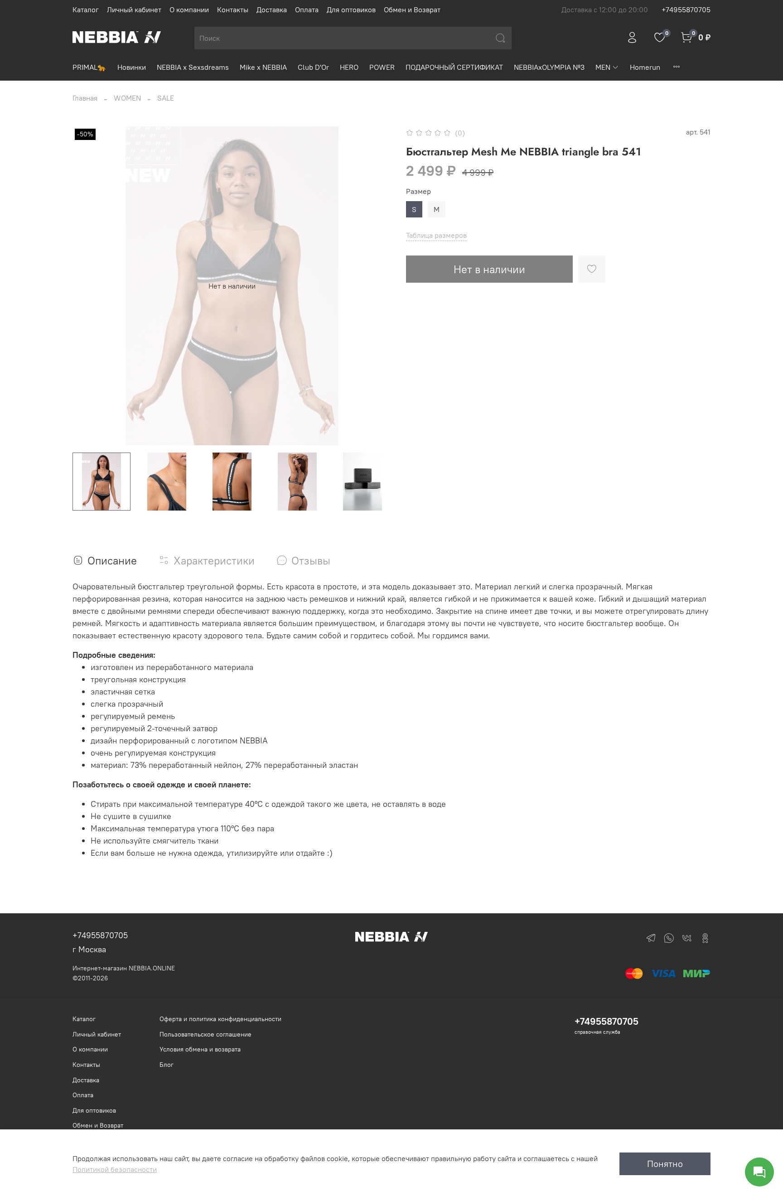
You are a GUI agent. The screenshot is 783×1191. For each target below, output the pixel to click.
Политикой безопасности (114, 1169)
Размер (418, 191)
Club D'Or (313, 67)
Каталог (85, 9)
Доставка (271, 9)
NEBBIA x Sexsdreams (193, 67)
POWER (382, 67)
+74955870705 (686, 9)
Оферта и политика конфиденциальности (220, 1019)
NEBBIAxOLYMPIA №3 (549, 67)
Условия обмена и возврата (200, 1049)
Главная (84, 97)
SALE (165, 97)
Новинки (131, 67)
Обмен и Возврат (412, 9)
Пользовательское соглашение (205, 1034)
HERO (349, 67)
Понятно (665, 1163)
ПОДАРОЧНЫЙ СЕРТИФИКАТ (454, 67)
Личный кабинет (134, 9)
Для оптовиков (351, 9)
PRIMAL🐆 (89, 67)
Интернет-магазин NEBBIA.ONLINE (123, 968)
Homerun (645, 67)
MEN (602, 67)
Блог (167, 1065)
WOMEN (127, 97)
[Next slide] (377, 286)
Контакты (232, 9)
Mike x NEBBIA (263, 67)
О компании (189, 9)
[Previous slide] (87, 286)
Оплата (307, 9)
